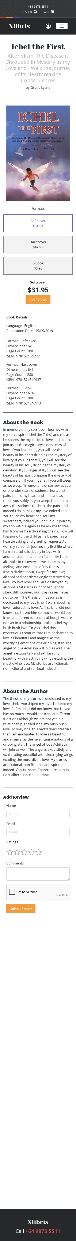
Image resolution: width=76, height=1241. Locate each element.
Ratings (12, 842)
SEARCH (27, 12)
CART (46, 12)
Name (11, 805)
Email (10, 823)
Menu (61, 26)
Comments (15, 863)
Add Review (16, 797)
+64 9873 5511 (38, 6)
